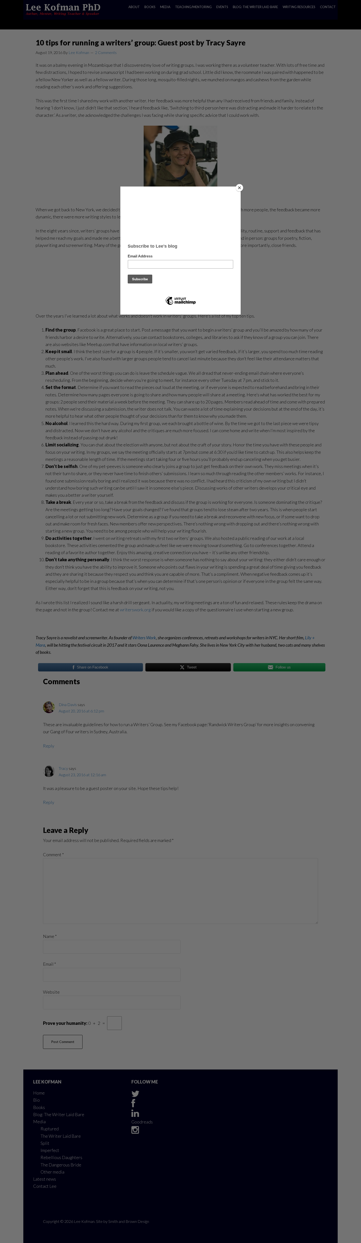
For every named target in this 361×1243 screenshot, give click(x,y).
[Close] (239, 187)
